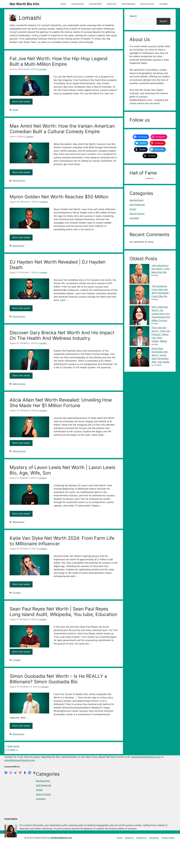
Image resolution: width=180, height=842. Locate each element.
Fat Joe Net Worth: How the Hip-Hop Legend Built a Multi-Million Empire (59, 61)
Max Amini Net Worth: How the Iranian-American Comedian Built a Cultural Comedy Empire (62, 128)
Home (63, 4)
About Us (129, 837)
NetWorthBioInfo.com (61, 837)
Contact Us (141, 837)
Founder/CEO (95, 4)
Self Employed (128, 4)
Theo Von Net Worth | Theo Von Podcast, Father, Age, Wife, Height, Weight (161, 334)
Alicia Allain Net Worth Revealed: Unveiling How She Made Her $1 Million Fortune (61, 402)
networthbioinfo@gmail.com (146, 757)
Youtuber (163, 4)
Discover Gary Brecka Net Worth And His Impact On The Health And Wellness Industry (62, 335)
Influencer (111, 4)
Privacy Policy (168, 837)
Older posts (13, 746)
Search (133, 16)
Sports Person (147, 4)
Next (14, 749)
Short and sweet (21, 101)
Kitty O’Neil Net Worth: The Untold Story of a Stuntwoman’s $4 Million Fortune (161, 314)
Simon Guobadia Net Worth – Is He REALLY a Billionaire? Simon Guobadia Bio (58, 678)
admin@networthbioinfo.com (19, 760)
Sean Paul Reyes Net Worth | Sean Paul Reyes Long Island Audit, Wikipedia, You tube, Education (63, 611)
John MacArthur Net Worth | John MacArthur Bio (161, 269)
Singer (15, 110)
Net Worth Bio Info (24, 4)
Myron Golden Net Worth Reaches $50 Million (59, 196)
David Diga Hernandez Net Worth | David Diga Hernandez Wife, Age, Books (161, 355)
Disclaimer (154, 837)
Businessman (77, 4)
